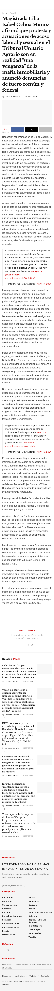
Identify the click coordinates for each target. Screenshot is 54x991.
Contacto (7, 908)
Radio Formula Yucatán (40, 912)
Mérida (32, 897)
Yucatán (13, 13)
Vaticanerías (35, 933)
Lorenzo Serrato (12, 96)
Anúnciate (20, 976)
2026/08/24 (27, 681)
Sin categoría (35, 926)
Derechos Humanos (12, 916)
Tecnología (34, 929)
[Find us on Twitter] (8, 950)
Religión (33, 916)
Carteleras (7, 897)
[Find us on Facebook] (3, 950)
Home (4, 13)
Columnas (7, 901)
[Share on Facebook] (17, 129)
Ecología (6, 920)
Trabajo (32, 976)
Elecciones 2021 (10, 923)
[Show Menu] (3, 4)
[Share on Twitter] (31, 129)
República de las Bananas (37, 921)
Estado (5, 931)
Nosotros (6, 976)
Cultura (6, 912)
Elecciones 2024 (10, 927)
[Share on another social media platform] (45, 129)
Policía (32, 908)
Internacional (9, 935)
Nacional (33, 905)
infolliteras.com (15, 982)
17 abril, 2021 (31, 96)
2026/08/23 (27, 748)
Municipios (34, 901)
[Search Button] (50, 4)
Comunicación (9, 905)
